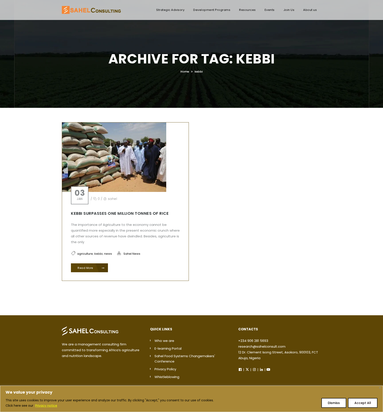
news (108, 254)
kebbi (199, 71)
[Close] (380, 388)
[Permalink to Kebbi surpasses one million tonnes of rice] (114, 157)
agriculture (85, 254)
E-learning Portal (168, 348)
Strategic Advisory (170, 10)
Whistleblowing (166, 377)
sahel (112, 199)
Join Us (289, 10)
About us (310, 10)
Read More (86, 268)
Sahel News (131, 254)
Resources (247, 10)
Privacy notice (46, 405)
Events (270, 10)
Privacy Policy (165, 369)
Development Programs (211, 10)
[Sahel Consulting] (91, 8)
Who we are (164, 340)
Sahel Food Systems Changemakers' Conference (184, 359)
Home (184, 71)
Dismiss (334, 403)
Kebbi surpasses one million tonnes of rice (120, 213)
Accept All (362, 403)
